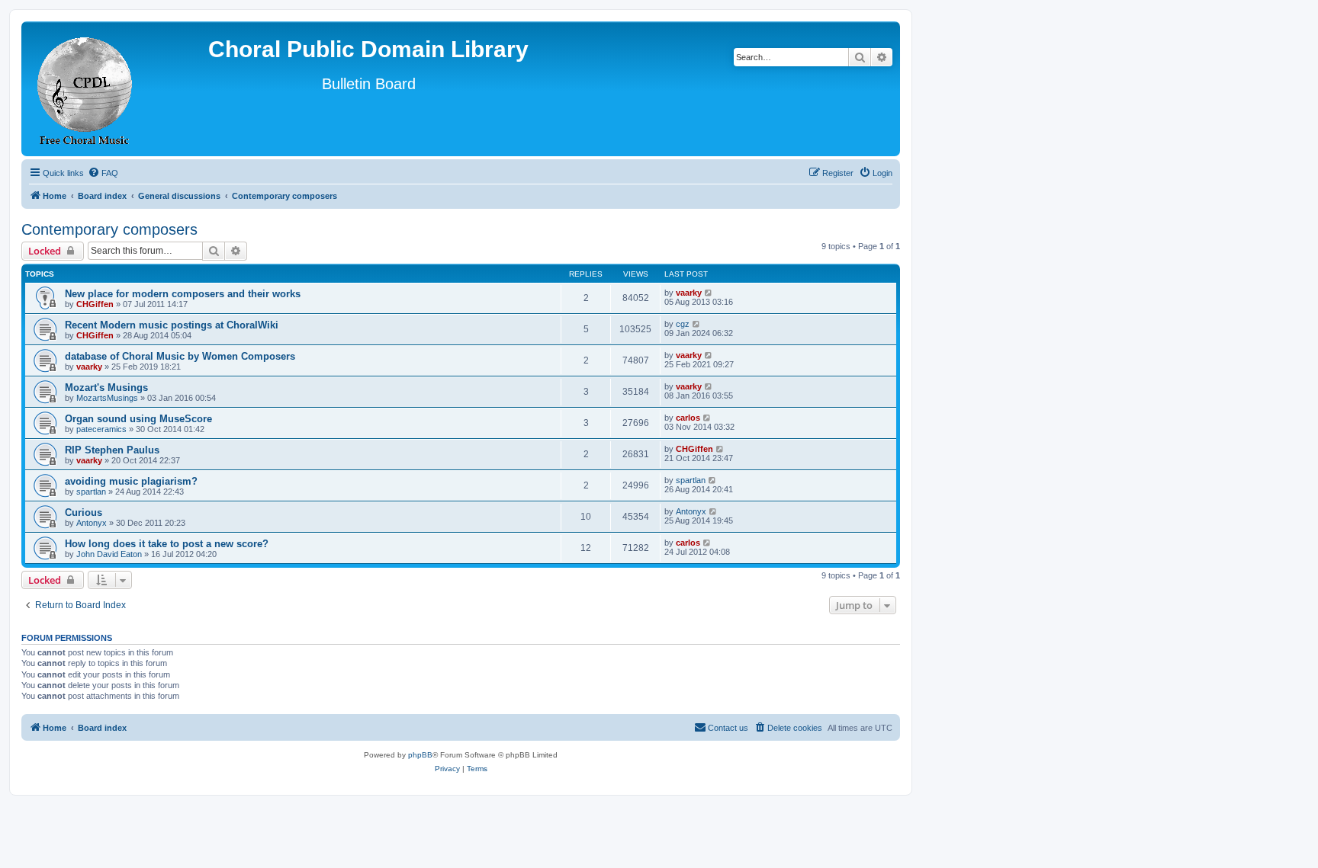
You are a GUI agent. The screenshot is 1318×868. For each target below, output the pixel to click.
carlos (688, 417)
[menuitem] (103, 173)
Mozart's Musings (106, 387)
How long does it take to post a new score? (166, 543)
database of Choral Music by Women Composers (180, 356)
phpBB (420, 755)
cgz (683, 323)
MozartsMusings (107, 397)
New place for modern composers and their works (183, 293)
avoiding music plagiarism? (131, 481)
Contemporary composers (109, 229)
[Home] (85, 88)
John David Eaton (109, 554)
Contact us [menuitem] (728, 727)
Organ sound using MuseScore (138, 418)
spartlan (91, 491)
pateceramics (101, 429)
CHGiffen (95, 304)
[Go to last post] (709, 292)
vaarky (689, 292)
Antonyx (91, 522)
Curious (83, 512)
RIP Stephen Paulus (112, 450)
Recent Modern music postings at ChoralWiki (171, 325)
